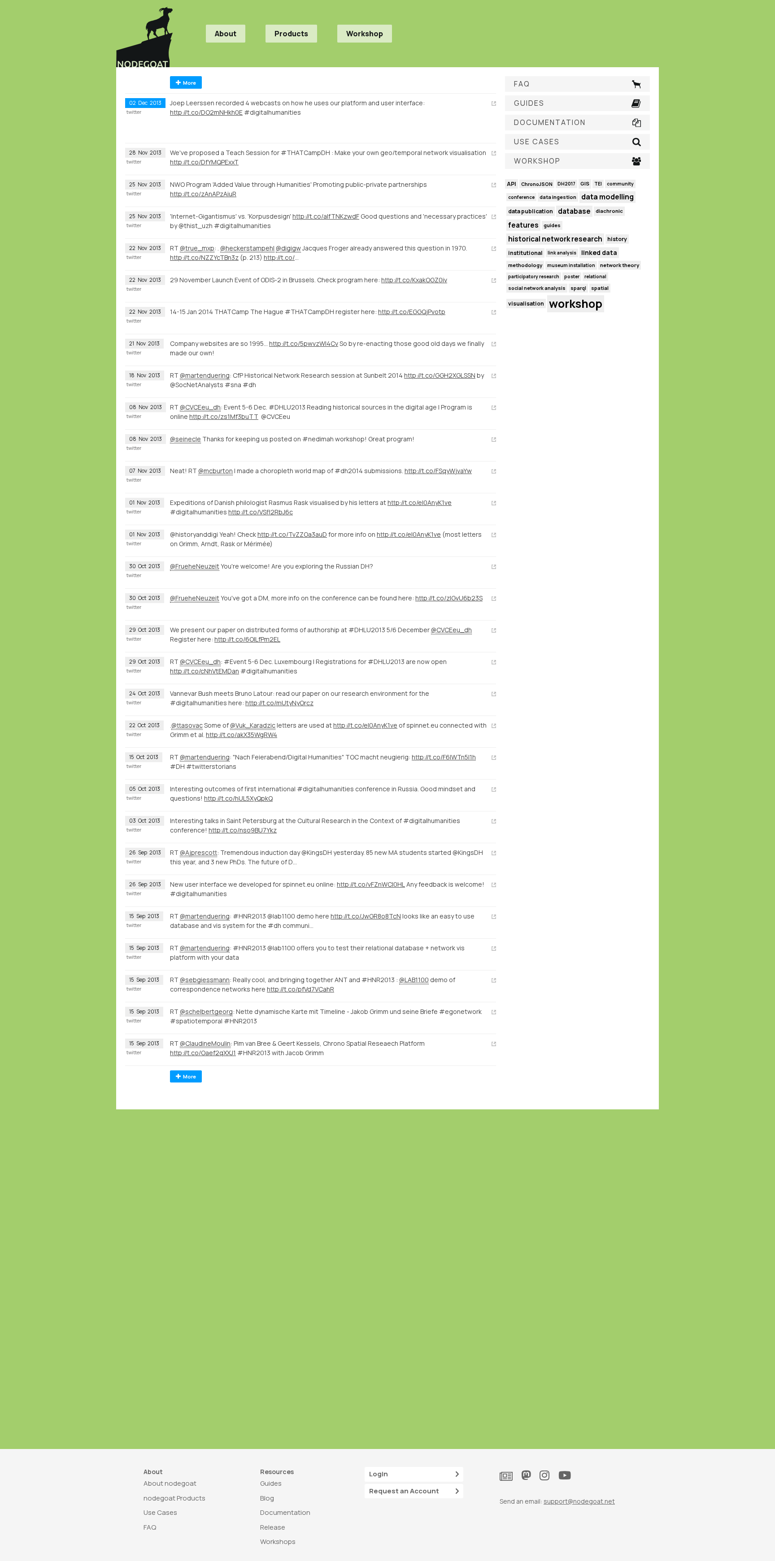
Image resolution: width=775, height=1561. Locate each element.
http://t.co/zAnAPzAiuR (203, 194)
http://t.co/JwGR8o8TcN (366, 916)
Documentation (285, 1512)
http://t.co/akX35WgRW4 (241, 734)
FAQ (150, 1527)
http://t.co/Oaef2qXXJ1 (203, 1052)
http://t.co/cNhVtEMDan (204, 671)
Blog (267, 1498)
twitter (133, 112)
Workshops (278, 1541)
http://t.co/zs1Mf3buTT (223, 416)
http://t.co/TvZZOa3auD (292, 534)
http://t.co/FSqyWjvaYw (438, 470)
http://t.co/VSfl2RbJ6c (260, 512)
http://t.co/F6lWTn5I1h (444, 757)
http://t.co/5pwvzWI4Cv (303, 343)
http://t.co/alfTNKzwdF (325, 216)
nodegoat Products (174, 1498)
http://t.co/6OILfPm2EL (247, 639)
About (225, 33)
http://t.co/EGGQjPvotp (411, 311)
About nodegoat (170, 1483)
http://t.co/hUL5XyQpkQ (238, 798)
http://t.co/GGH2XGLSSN (439, 375)
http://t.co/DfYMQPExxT (204, 162)
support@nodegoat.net (579, 1501)
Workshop (364, 33)
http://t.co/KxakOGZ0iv (414, 280)
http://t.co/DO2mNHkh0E (206, 112)
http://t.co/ (279, 257)
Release (272, 1527)
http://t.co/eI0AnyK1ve (420, 502)
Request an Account (404, 1491)
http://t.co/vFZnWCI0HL (371, 884)
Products (291, 33)
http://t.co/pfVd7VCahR (300, 989)
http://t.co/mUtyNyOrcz (279, 703)
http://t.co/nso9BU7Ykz (243, 830)
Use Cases (160, 1512)
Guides (271, 1483)
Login (378, 1474)
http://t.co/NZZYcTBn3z (204, 257)
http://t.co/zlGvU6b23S (449, 598)
